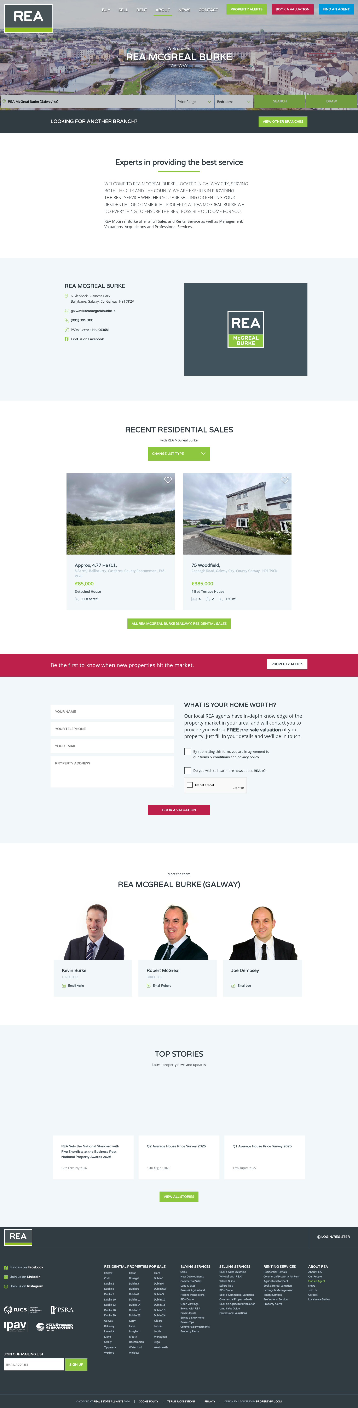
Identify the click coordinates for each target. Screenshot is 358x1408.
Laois (132, 1326)
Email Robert (162, 986)
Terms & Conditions (181, 1401)
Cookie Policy (148, 1401)
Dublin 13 (110, 1304)
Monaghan (160, 1336)
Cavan (132, 1273)
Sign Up (76, 1365)
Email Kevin (76, 986)
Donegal (134, 1278)
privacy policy (248, 757)
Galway (108, 1320)
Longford (134, 1331)
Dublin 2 (109, 1283)
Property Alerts (246, 9)
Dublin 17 (135, 1310)
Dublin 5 (109, 1288)
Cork (107, 1278)
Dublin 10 (110, 1299)
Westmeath (161, 1347)
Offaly (107, 1342)
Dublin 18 (160, 1310)
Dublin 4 (159, 1283)
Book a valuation (293, 9)
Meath (133, 1336)
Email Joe (244, 986)
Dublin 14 (135, 1304)
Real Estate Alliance (108, 1401)
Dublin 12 (160, 1299)
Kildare (158, 1320)
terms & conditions (215, 757)
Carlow (108, 1273)
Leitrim (158, 1326)
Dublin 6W (160, 1288)
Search (280, 101)
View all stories (179, 1197)
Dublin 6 (134, 1288)
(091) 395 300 (82, 320)
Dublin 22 (135, 1315)
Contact (208, 9)
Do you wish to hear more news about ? (229, 770)
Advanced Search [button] (339, 99)
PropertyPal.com (269, 1401)
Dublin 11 (135, 1299)
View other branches (283, 122)
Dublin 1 (159, 1278)
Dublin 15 (160, 1304)
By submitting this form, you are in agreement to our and (231, 754)
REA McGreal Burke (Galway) (33, 101)
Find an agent (336, 9)
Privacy (209, 1401)
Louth (157, 1331)
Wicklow (134, 1352)
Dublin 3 (134, 1283)
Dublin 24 (160, 1315)
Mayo (107, 1336)
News (184, 9)
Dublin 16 (110, 1310)
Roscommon (136, 1342)
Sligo (157, 1342)
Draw (331, 101)
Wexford (109, 1352)
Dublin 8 (134, 1294)
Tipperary (110, 1347)
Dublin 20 (110, 1315)
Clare (157, 1273)
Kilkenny (109, 1326)
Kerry (132, 1320)
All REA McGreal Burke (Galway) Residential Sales (179, 624)
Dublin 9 (159, 1294)
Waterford (135, 1347)
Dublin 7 (109, 1294)
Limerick (109, 1331)
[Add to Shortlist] (168, 481)
